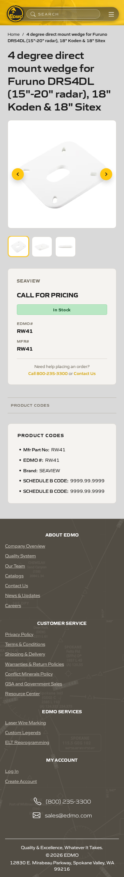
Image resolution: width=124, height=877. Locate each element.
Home (14, 34)
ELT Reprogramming (27, 742)
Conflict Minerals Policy (29, 674)
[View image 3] (65, 247)
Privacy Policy (19, 634)
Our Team (15, 566)
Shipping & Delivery (25, 654)
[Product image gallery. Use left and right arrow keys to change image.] (62, 174)
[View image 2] (42, 247)
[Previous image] (18, 174)
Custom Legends (23, 732)
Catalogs (14, 575)
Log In (11, 771)
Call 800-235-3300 (48, 373)
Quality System (20, 555)
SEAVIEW (28, 280)
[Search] (33, 14)
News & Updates (22, 595)
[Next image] (106, 174)
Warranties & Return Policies (34, 664)
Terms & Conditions (25, 644)
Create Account (21, 781)
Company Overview (25, 546)
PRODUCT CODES (30, 405)
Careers (13, 605)
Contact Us (85, 373)
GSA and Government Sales (33, 683)
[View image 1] (18, 246)
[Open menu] (111, 14)
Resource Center (22, 693)
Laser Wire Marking (25, 722)
